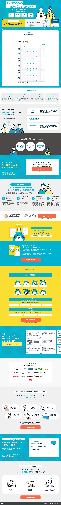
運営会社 (58, 503)
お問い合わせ (46, 503)
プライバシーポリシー (52, 503)
